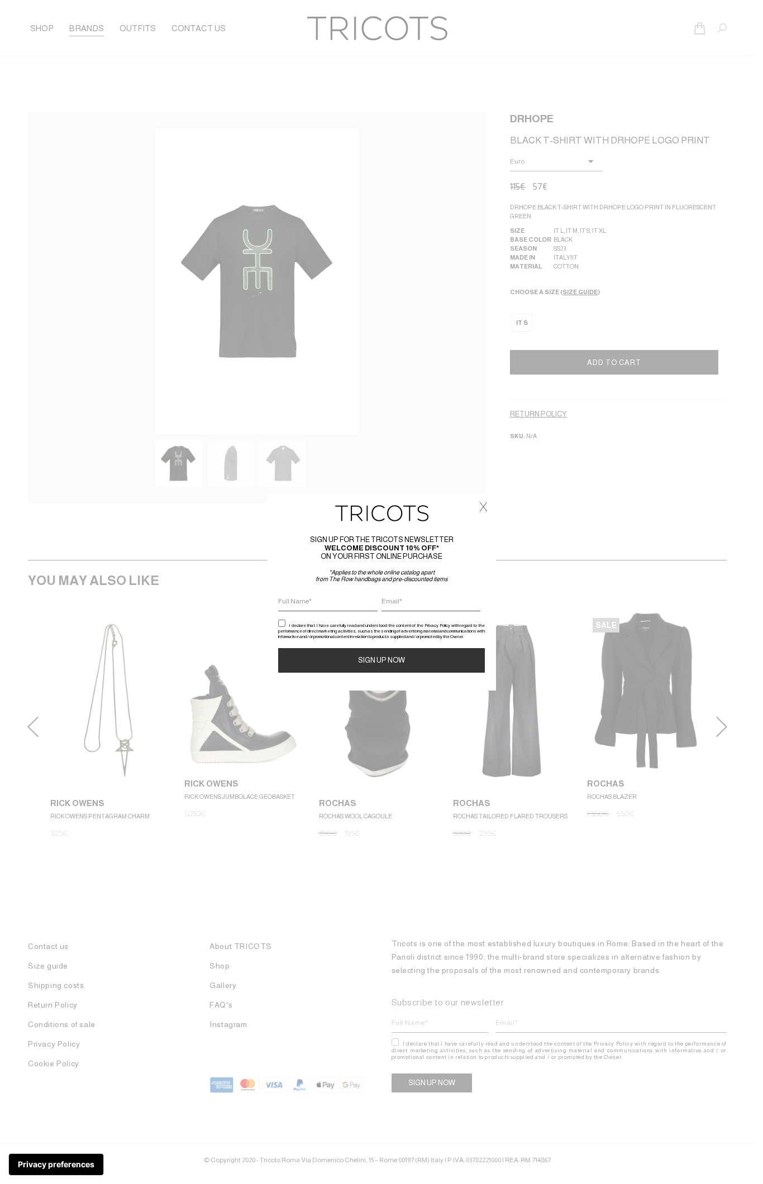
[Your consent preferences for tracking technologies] (56, 1164)
